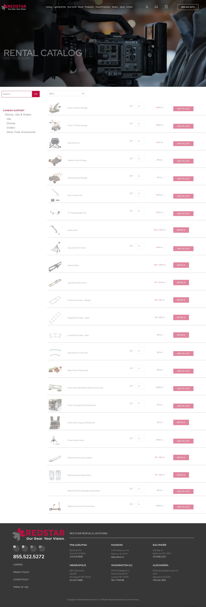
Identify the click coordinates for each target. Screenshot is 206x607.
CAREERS (18, 599)
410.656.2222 (159, 591)
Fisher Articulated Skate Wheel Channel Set (85, 388)
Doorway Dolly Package (77, 178)
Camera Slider (73, 265)
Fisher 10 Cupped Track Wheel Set (81, 405)
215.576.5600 (76, 591)
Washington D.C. (122, 600)
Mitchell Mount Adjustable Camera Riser (84, 491)
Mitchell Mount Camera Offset (80, 458)
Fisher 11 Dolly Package (77, 125)
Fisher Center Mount (76, 440)
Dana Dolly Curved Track (78, 353)
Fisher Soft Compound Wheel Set (81, 423)
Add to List (183, 109)
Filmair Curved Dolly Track (78, 523)
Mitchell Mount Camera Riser (79, 475)
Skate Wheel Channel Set (78, 370)
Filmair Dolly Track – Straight (79, 300)
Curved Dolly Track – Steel (78, 335)
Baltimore (159, 580)
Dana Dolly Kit (73, 143)
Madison (117, 580)
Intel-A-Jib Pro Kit (75, 195)
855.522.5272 (28, 591)
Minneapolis (78, 600)
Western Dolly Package (77, 160)
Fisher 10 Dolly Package (77, 108)
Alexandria (160, 600)
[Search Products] (147, 7)
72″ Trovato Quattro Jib (77, 213)
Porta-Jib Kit (73, 230)
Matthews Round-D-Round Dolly (81, 506)
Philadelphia (78, 580)
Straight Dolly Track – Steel (78, 318)
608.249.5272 (117, 592)
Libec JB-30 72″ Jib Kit (77, 248)
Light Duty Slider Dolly (77, 283)
